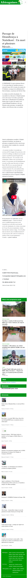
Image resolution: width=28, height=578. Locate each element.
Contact (18, 568)
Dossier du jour (15, 556)
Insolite (10, 559)
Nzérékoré (13, 382)
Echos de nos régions (20, 552)
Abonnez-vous (12, 564)
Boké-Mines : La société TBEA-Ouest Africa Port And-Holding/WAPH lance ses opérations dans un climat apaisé (13, 420)
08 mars (9, 382)
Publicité (14, 568)
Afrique (13, 554)
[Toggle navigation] (25, 2)
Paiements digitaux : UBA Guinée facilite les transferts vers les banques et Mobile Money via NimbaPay (12, 436)
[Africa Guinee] (11, 2)
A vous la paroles (15, 559)
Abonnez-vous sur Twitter (18, 566)
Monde (17, 554)
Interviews (20, 554)
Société (10, 552)
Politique (10, 554)
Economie (14, 552)
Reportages (21, 556)
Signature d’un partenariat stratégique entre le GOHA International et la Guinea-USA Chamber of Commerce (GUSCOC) (13, 452)
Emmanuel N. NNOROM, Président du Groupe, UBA (13, 497)
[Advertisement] (14, 15)
